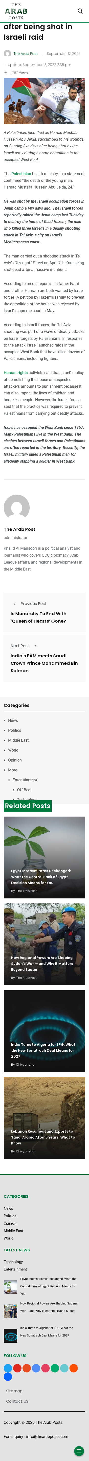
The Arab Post (19, 529)
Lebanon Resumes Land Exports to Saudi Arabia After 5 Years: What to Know (43, 1137)
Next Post (20, 646)
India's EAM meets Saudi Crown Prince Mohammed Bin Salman (44, 663)
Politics (14, 730)
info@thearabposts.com (47, 1436)
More (12, 770)
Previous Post (33, 603)
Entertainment (25, 780)
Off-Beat (24, 790)
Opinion (15, 760)
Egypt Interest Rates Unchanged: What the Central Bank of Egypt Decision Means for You (41, 876)
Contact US (17, 1401)
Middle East (18, 740)
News (13, 720)
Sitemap (14, 1391)
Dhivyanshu (25, 1064)
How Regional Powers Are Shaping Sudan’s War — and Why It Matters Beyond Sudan (42, 963)
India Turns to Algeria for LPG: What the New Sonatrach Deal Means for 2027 (43, 1050)
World (13, 750)
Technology (27, 799)
